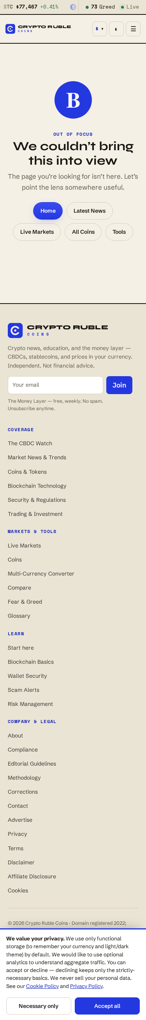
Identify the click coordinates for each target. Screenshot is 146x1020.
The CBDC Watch (30, 443)
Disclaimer (21, 862)
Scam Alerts (23, 689)
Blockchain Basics (31, 661)
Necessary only (38, 1005)
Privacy (17, 833)
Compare (19, 587)
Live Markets (37, 231)
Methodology (24, 777)
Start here (21, 647)
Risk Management (30, 703)
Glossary (19, 615)
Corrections (23, 791)
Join (119, 385)
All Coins (83, 231)
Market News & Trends (37, 457)
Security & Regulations (37, 499)
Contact (18, 805)
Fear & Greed (25, 601)
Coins (15, 559)
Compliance (23, 749)
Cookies (18, 890)
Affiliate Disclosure (32, 876)
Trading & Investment (35, 513)
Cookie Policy (42, 986)
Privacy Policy (86, 986)
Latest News (90, 210)
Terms (15, 848)
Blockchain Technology (37, 485)
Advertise (20, 819)
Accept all (107, 1005)
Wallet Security (27, 675)
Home (48, 210)
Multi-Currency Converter (41, 573)
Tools (119, 231)
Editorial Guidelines (32, 763)
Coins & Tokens (27, 471)
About (15, 735)
